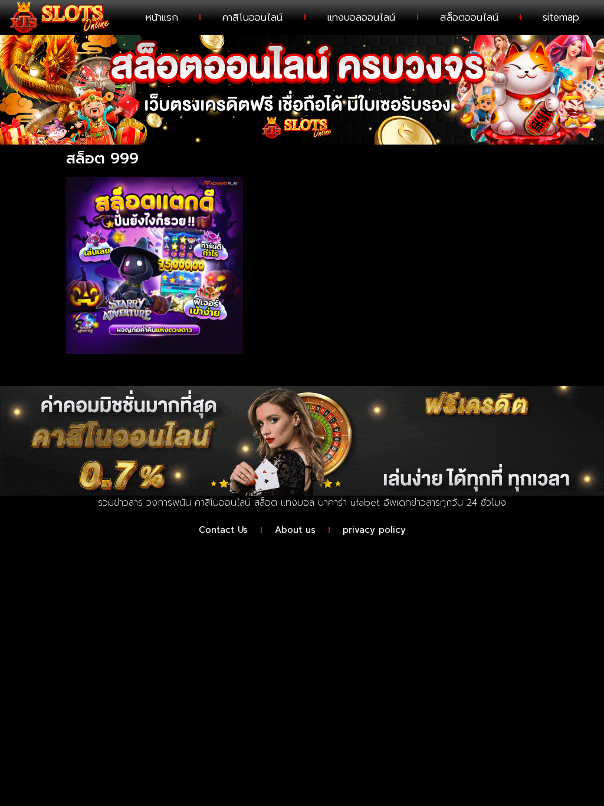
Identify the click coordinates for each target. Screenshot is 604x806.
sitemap (561, 17)
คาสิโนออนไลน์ (252, 17)
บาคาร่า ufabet (349, 503)
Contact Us (223, 529)
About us (295, 529)
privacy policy (374, 529)
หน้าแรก (162, 17)
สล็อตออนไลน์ (469, 17)
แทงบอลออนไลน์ (361, 17)
